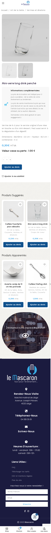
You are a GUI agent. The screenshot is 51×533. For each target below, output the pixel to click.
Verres (44, 227)
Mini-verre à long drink (38, 224)
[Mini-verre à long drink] (37, 211)
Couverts (8, 232)
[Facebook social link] (25, 511)
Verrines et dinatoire (36, 10)
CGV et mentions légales (22, 476)
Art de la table (17, 10)
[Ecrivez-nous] (26, 426)
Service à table (9, 292)
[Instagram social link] (28, 511)
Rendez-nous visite (26, 394)
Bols (20, 290)
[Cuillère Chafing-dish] (37, 271)
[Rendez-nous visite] (26, 389)
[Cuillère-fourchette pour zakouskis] (13, 211)
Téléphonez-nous (26, 415)
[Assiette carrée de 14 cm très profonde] (13, 271)
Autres (38, 290)
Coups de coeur (37, 232)
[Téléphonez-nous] (26, 411)
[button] (4, 37)
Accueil (4, 10)
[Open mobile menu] (3, 3)
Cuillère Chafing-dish (37, 284)
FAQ (13, 467)
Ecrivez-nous (26, 431)
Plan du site (17, 480)
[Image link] (22, 373)
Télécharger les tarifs (20, 472)
